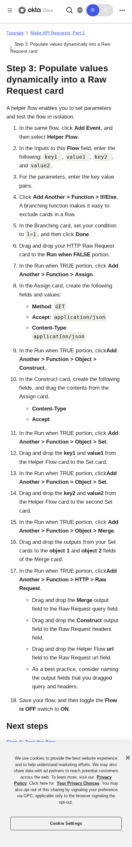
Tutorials (15, 32)
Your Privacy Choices (78, 783)
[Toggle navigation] (122, 10)
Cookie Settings (66, 823)
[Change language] (80, 10)
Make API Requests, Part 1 (57, 32)
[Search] (69, 10)
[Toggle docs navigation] (10, 10)
